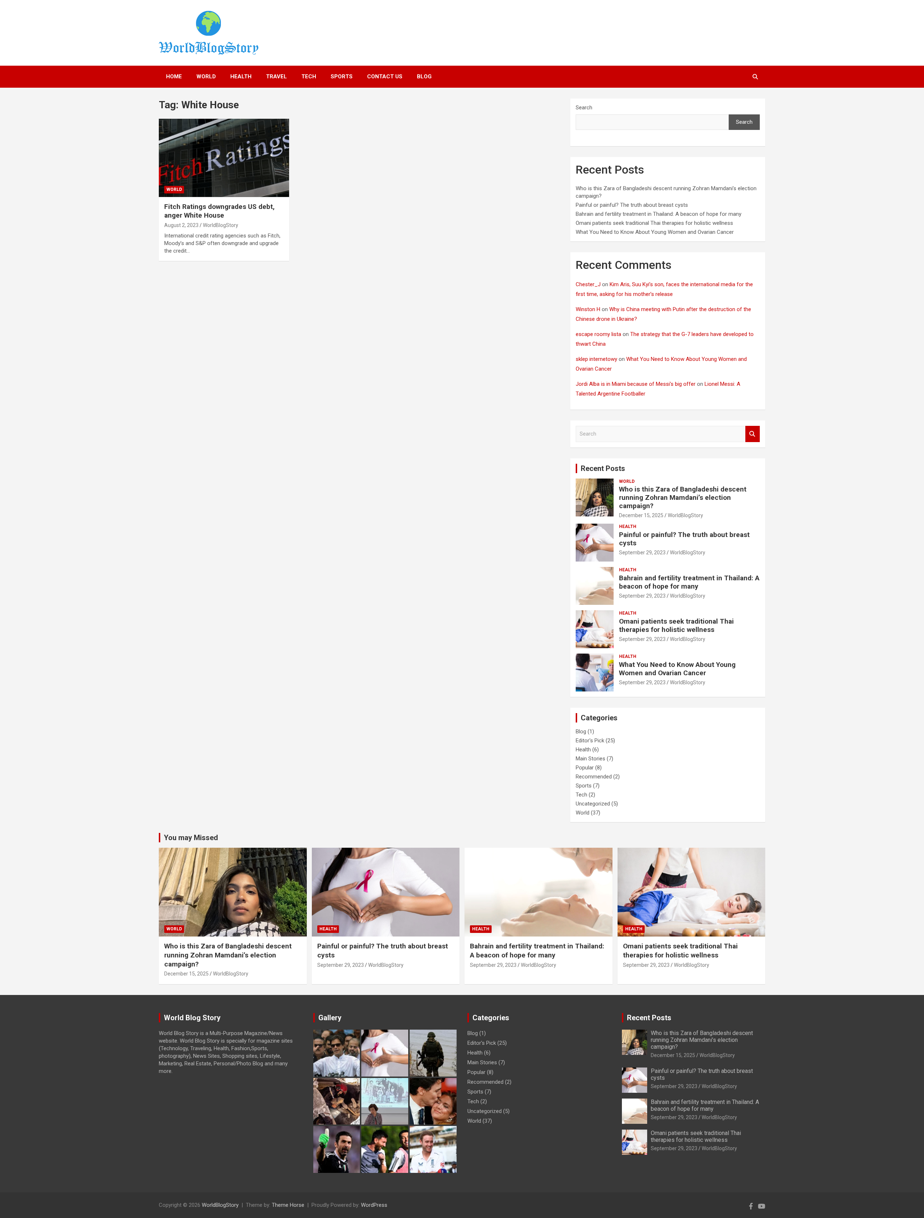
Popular (585, 767)
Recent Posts (603, 468)
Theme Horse (288, 1205)
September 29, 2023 (642, 552)
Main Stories (590, 758)
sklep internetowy (596, 359)
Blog (424, 76)
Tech (581, 794)
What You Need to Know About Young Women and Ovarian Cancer (655, 232)
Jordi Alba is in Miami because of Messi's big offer (636, 384)
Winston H (588, 309)
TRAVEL (276, 76)
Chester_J (588, 284)
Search (584, 107)
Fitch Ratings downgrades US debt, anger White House (219, 211)
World (174, 189)
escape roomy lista (598, 334)
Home (174, 76)
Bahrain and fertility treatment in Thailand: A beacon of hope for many (658, 214)
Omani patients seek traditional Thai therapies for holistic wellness (654, 223)
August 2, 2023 (181, 225)
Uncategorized (593, 803)
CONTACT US (384, 76)
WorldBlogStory (220, 225)
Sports (342, 76)
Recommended (594, 776)
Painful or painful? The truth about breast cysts (632, 205)
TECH (308, 76)
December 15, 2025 (641, 515)
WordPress (374, 1205)
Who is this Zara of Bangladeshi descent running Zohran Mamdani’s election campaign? (682, 497)
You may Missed (191, 837)
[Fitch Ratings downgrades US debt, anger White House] (223, 158)
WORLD (206, 76)
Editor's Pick (590, 740)
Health (627, 526)
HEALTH (241, 76)
